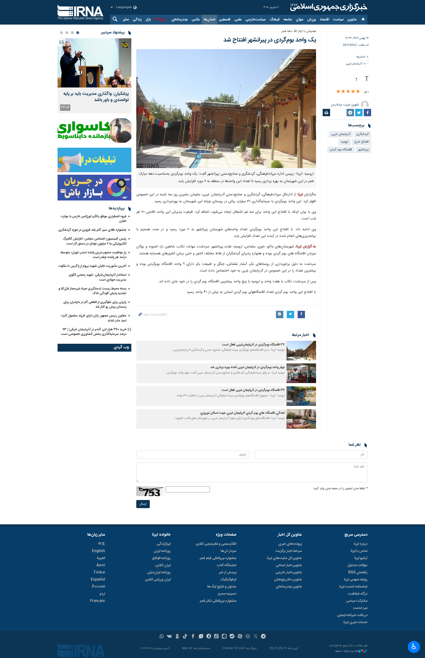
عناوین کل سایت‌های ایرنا (284, 558)
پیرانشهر (363, 149)
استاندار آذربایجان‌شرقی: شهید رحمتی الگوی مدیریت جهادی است (97, 277)
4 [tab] (61, 32)
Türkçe (99, 572)
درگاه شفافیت (357, 594)
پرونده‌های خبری (290, 544)
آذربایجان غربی (354, 63)
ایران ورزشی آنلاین (158, 580)
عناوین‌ (352, 20)
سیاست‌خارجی (255, 20)
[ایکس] (255, 637)
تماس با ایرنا (358, 551)
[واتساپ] (161, 637)
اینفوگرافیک (228, 580)
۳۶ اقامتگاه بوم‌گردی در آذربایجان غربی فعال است (253, 390)
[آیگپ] (224, 637)
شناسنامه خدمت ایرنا (353, 587)
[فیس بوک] (193, 637)
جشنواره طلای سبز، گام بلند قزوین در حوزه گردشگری (92, 230)
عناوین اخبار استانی (289, 565)
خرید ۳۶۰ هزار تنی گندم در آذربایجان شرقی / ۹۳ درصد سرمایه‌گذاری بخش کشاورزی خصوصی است (93, 332)
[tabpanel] (94, 75)
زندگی (137, 20)
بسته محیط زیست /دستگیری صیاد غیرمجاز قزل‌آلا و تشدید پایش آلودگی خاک (92, 291)
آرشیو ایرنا (360, 558)
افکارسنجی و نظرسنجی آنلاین (216, 544)
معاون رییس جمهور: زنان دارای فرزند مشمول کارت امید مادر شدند (93, 318)
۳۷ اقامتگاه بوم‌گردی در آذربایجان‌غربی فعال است (253, 344)
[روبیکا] (247, 637)
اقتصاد (324, 20)
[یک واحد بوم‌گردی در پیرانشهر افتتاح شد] (226, 108)
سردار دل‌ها (228, 551)
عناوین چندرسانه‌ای (289, 587)
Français (97, 601)
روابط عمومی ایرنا (355, 580)
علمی (238, 20)
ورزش (311, 20)
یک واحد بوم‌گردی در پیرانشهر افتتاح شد (269, 40)
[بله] (232, 637)
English (98, 551)
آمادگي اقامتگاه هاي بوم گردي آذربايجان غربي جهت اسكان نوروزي (242, 413)
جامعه (288, 20)
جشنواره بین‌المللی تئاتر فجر (218, 601)
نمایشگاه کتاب (226, 565)
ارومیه (344, 141)
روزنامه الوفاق (161, 558)
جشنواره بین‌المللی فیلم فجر (218, 558)
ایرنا (328, 7)
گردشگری (362, 134)
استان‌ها (209, 20)
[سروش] (208, 637)
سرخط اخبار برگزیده (288, 551)
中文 (101, 544)
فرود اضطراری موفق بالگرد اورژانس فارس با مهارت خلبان (93, 219)
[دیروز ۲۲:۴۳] (94, 62)
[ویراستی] (200, 637)
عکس (196, 20)
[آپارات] (240, 637)
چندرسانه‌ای (179, 20)
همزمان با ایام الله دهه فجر (298, 31)
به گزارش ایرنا (306, 247)
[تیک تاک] (185, 637)
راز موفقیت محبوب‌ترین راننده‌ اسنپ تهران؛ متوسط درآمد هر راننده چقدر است (93, 255)
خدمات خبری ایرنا (355, 622)
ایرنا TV (159, 20)
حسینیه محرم (227, 594)
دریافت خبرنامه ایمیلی (352, 615)
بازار (148, 20)
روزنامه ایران (162, 551)
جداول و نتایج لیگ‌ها (221, 587)
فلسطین (224, 20)
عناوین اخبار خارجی (288, 572)
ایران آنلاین (163, 565)
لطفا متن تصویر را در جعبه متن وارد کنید (340, 488)
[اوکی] (177, 637)
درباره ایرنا (360, 544)
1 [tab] (77, 32)
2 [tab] (72, 32)
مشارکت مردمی (356, 601)
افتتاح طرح (361, 141)
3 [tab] (66, 32)
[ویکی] (169, 637)
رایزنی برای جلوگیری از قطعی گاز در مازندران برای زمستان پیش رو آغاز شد (94, 305)
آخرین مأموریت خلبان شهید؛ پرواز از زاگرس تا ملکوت (92, 266)
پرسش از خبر (227, 572)
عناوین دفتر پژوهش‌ (288, 580)
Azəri (100, 565)
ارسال (143, 504)
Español (98, 580)
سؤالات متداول (357, 565)
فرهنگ (275, 20)
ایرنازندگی (164, 544)
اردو (102, 594)
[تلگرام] (263, 637)
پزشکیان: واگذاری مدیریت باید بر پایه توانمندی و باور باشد (96, 97)
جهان (299, 20)
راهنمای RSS (357, 572)
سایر (126, 20)
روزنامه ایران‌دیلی (159, 572)
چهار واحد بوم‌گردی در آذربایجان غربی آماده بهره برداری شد (247, 367)
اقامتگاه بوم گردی (341, 149)
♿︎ (414, 646)
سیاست (338, 20)
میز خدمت (360, 608)
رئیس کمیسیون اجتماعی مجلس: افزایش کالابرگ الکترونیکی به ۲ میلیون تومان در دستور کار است (94, 241)
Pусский (98, 587)
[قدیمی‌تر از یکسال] (301, 350)
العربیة (101, 558)
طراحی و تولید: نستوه (347, 651)
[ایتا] (216, 637)
